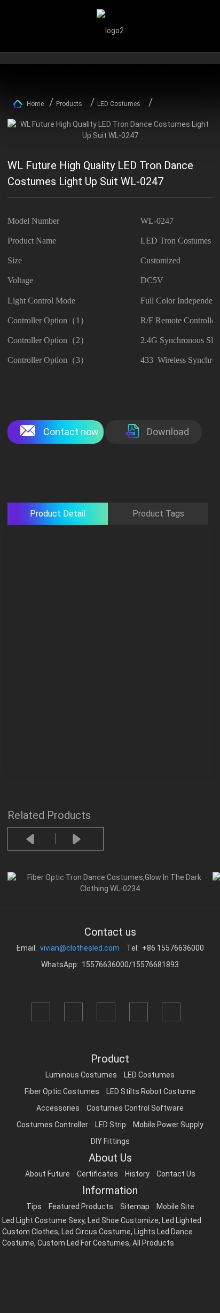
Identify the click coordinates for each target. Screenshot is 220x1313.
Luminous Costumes (81, 1075)
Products (69, 104)
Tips (34, 1206)
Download (168, 431)
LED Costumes (118, 104)
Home (35, 104)
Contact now (71, 431)
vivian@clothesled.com (80, 948)
